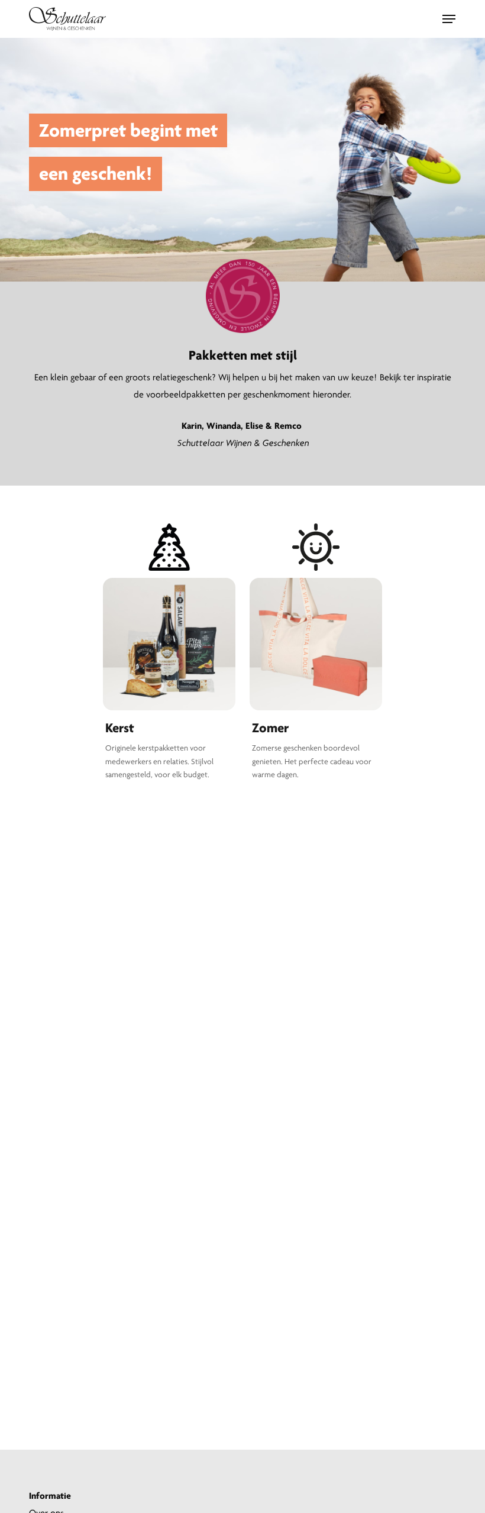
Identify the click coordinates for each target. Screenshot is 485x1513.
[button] (448, 19)
